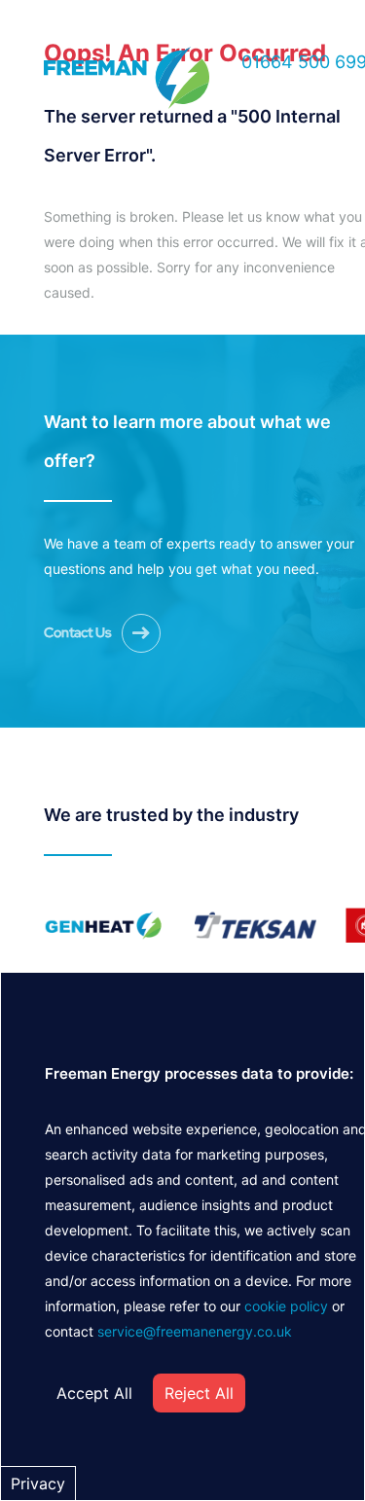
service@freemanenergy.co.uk (194, 1331)
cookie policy (286, 1306)
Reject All (199, 1393)
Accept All (94, 1393)
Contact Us (78, 632)
